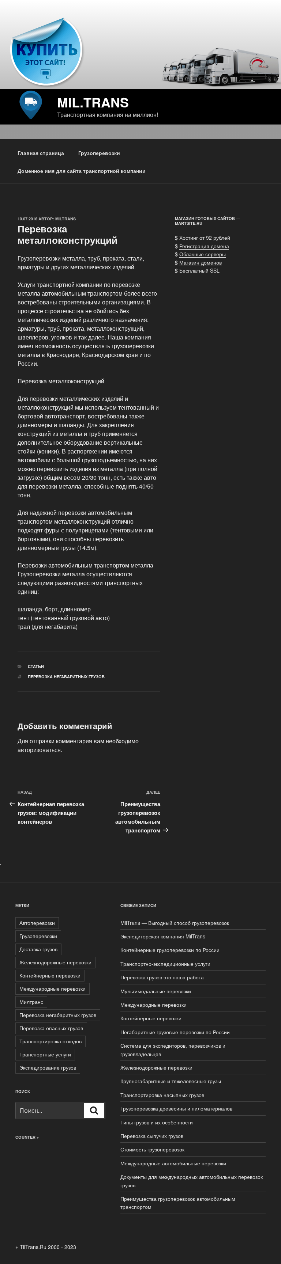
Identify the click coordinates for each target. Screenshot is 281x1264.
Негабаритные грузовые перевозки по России (175, 1032)
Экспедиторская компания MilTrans (162, 936)
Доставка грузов (38, 949)
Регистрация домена (204, 246)
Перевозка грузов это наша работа (162, 977)
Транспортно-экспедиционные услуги (165, 963)
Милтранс (31, 1001)
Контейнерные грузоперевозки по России (170, 949)
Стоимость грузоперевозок (152, 1149)
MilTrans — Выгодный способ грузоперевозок (174, 922)
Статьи (36, 666)
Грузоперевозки (99, 152)
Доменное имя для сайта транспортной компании (82, 170)
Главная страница (41, 152)
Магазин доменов (200, 262)
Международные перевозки (52, 988)
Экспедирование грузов (47, 1067)
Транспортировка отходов (50, 1041)
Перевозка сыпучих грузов (151, 1135)
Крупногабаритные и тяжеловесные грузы (170, 1081)
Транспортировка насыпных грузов (162, 1094)
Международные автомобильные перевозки (173, 1163)
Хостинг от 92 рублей (204, 237)
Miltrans (65, 218)
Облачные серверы (202, 254)
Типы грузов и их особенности (156, 1122)
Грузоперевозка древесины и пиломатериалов (176, 1108)
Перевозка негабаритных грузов (66, 676)
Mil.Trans (93, 101)
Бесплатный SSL (199, 270)
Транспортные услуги (45, 1054)
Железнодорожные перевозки (55, 962)
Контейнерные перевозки (49, 975)
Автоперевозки (37, 922)
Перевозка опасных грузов (51, 1028)
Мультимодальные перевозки (155, 991)
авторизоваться (39, 749)
